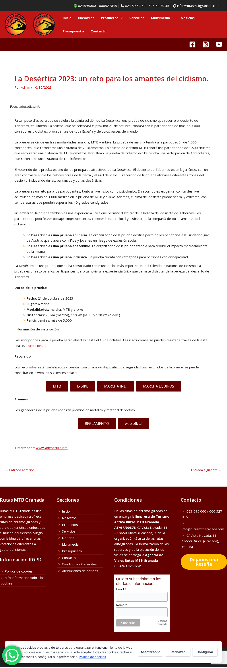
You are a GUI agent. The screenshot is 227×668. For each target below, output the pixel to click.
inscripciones (35, 345)
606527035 (108, 5)
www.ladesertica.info (52, 447)
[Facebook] (192, 44)
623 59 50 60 (135, 5)
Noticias (188, 18)
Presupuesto (73, 31)
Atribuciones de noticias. (80, 571)
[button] (120, 17)
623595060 (86, 5)
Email (121, 589)
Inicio (67, 18)
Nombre (121, 605)
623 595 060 (196, 511)
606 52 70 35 (159, 5)
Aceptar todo (150, 652)
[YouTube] (219, 44)
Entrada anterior (19, 470)
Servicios (136, 18)
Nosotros (86, 18)
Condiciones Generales (79, 564)
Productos (109, 18)
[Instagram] (205, 44)
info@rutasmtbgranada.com (197, 5)
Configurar (205, 652)
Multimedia (160, 18)
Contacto (99, 31)
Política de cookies (19, 571)
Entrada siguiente (206, 470)
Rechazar (178, 652)
